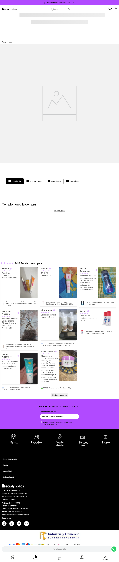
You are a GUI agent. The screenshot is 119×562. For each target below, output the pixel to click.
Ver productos (59, 211)
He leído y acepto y (58, 423)
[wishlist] (110, 9)
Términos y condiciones (63, 422)
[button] (59, 2)
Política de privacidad (50, 424)
